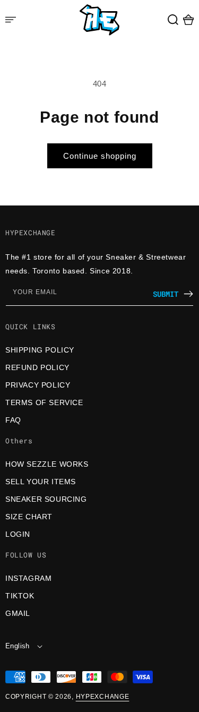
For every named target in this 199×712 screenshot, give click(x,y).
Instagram (28, 578)
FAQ (13, 420)
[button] (173, 19)
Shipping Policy (39, 350)
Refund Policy (37, 367)
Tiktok (19, 595)
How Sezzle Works (47, 464)
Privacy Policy (37, 385)
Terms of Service (44, 402)
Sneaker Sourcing (46, 499)
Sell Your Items (40, 481)
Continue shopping (99, 155)
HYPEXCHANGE (102, 696)
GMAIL (17, 613)
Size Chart (29, 516)
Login (17, 534)
